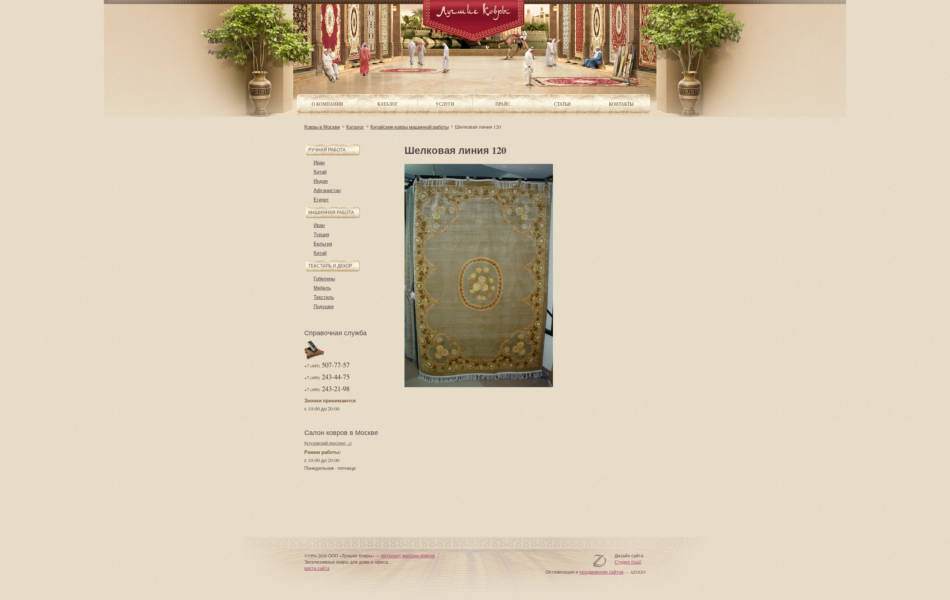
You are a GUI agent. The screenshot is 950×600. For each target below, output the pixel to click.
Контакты (621, 104)
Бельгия (323, 243)
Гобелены (324, 278)
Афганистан (327, 190)
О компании (327, 104)
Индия (321, 181)
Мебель (322, 287)
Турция (321, 234)
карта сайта (317, 568)
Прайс (502, 104)
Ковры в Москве (322, 126)
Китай (320, 171)
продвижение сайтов (601, 572)
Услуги (445, 104)
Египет (321, 199)
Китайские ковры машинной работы (409, 126)
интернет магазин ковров (408, 555)
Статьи (562, 104)
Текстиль (324, 297)
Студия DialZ (628, 562)
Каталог (355, 126)
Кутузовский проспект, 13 (328, 443)
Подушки (324, 306)
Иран (319, 162)
